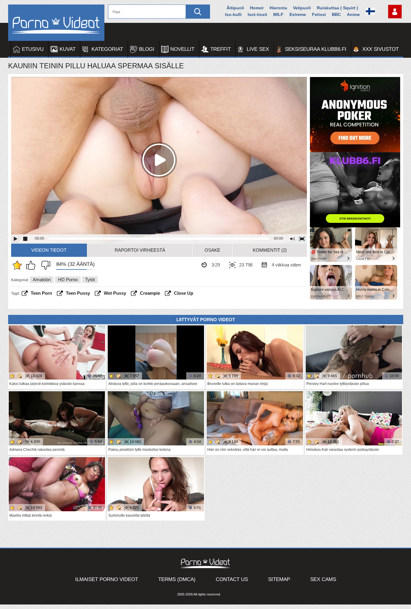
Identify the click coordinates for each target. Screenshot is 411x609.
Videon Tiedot (48, 250)
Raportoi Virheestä (140, 250)
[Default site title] (56, 23)
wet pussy (115, 293)
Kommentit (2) (270, 250)
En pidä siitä (44, 265)
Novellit (182, 49)
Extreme (297, 14)
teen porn (41, 293)
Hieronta (278, 7)
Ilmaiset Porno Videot (106, 579)
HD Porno (68, 279)
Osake (212, 250)
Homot (257, 7)
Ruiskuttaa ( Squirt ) (337, 7)
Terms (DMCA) (177, 579)
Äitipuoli (235, 7)
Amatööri (42, 279)
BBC (336, 14)
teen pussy (78, 293)
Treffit (220, 49)
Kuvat (68, 49)
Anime (353, 14)
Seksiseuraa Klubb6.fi (315, 49)
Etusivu (33, 49)
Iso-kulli (233, 14)
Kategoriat (107, 49)
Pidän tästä (32, 265)
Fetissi (319, 14)
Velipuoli (302, 7)
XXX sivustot (380, 49)
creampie (150, 293)
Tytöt (90, 279)
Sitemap (279, 579)
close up (183, 293)
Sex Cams (323, 579)
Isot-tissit (257, 14)
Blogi (146, 49)
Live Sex (258, 49)
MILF (278, 14)
